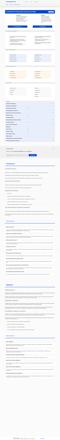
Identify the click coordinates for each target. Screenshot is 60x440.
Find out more (23, 21)
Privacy (53, 148)
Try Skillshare (42, 26)
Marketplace (36, 1)
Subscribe (32, 155)
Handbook (26, 1)
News (31, 1)
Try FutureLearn (17, 26)
